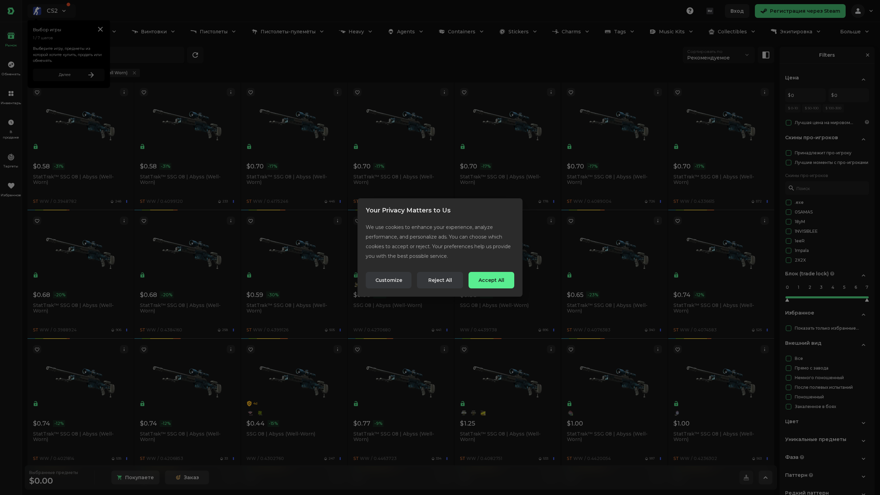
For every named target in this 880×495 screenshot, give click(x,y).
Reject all (440, 280)
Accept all (491, 280)
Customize (388, 280)
